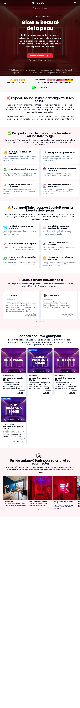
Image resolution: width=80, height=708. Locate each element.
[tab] (36, 321)
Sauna (39, 8)
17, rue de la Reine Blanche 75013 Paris (55, 82)
